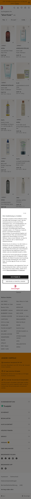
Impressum (22, 270)
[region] (15, 249)
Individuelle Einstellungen (15, 281)
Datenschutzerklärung (11, 270)
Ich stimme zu (15, 277)
